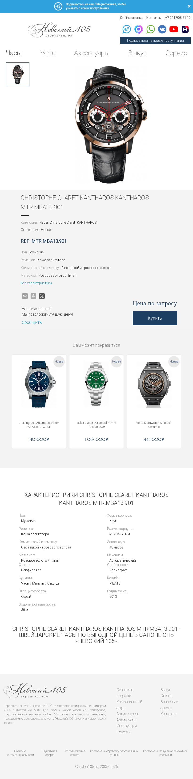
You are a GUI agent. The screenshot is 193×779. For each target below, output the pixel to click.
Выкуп (137, 53)
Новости (124, 732)
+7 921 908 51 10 (178, 18)
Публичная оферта (50, 753)
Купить (155, 318)
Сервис (176, 53)
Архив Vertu (127, 720)
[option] (17, 74)
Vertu (48, 53)
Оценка (167, 695)
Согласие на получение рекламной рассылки (165, 753)
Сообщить (32, 322)
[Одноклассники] (33, 296)
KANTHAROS (87, 222)
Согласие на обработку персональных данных (114, 753)
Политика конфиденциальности (20, 753)
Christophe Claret (62, 222)
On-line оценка (131, 18)
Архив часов (127, 714)
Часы (14, 53)
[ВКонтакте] (25, 296)
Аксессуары (91, 53)
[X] (42, 296)
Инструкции (127, 726)
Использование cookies (75, 753)
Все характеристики (36, 283)
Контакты (153, 18)
